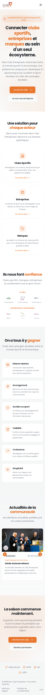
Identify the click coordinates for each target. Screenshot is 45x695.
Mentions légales (6, 689)
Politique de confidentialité (23, 689)
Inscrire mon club (20, 639)
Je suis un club (20, 89)
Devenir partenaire (23, 647)
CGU (41, 689)
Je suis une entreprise (22, 98)
